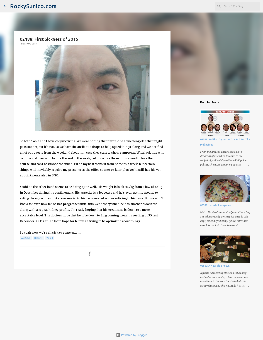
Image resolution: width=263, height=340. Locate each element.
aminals (25, 238)
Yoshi (50, 238)
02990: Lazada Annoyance (215, 205)
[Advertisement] (92, 299)
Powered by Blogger (133, 335)
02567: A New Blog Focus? (215, 265)
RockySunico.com (33, 6)
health (38, 238)
